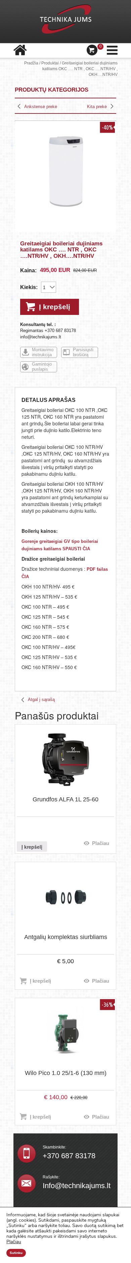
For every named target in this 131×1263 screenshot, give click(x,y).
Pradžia (31, 63)
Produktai (50, 63)
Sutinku (16, 1253)
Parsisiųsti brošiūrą (83, 352)
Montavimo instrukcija (42, 352)
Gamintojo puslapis (42, 367)
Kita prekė (97, 106)
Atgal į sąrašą (41, 699)
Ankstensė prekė (40, 106)
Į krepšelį (54, 307)
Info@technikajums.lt (77, 1185)
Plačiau (100, 843)
